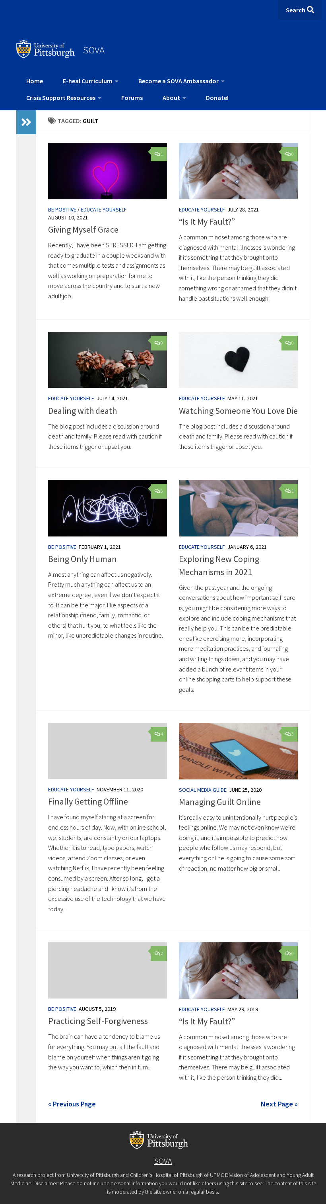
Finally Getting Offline (88, 801)
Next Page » (279, 1103)
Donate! (217, 98)
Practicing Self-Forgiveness (98, 1020)
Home (34, 81)
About (171, 98)
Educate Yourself (104, 209)
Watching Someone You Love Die (238, 410)
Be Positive (62, 209)
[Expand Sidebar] (26, 122)
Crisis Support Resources (60, 98)
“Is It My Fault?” (207, 221)
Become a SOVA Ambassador (178, 81)
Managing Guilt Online (220, 801)
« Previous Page (72, 1103)
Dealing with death (82, 410)
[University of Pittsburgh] (45, 56)
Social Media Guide (203, 789)
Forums (132, 98)
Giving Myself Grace (83, 229)
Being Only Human (82, 558)
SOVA (94, 49)
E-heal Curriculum (88, 81)
